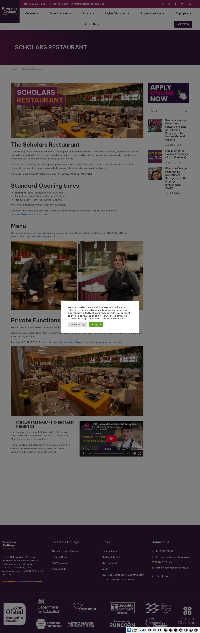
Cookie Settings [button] (77, 324)
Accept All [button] (96, 324)
